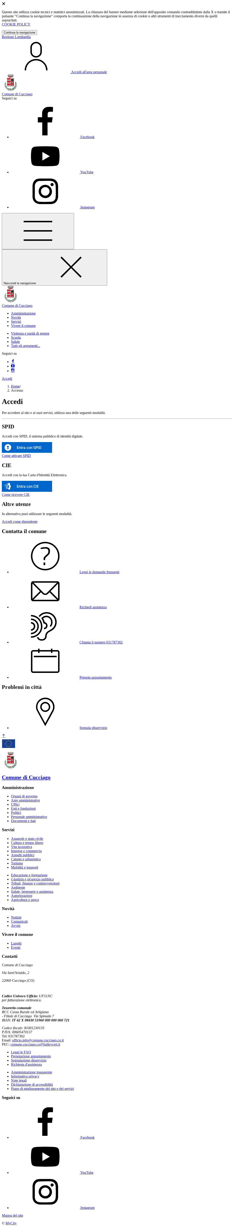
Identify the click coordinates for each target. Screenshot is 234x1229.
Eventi (15, 947)
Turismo (17, 863)
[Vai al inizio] (3, 736)
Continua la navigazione (19, 32)
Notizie (16, 917)
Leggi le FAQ (21, 1052)
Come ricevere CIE (16, 495)
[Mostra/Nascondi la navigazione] (38, 231)
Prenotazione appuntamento (31, 1056)
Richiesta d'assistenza (26, 1064)
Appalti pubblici (22, 855)
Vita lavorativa (21, 847)
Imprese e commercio (26, 851)
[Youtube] (13, 366)
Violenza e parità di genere (30, 333)
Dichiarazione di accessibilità (32, 1084)
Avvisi (15, 925)
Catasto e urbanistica (26, 859)
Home (15, 386)
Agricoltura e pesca (25, 900)
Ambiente (18, 887)
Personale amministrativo (29, 817)
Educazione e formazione (29, 875)
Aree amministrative (25, 800)
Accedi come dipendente (19, 521)
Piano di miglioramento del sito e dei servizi (42, 1089)
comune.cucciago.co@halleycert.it (35, 1044)
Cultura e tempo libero (27, 843)
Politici (16, 813)
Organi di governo (24, 796)
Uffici (15, 804)
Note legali (19, 1080)
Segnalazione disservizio (28, 1060)
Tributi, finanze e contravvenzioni (35, 883)
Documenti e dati (23, 821)
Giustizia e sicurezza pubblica (32, 879)
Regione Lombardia (16, 37)
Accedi (7, 378)
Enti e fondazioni (23, 808)
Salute (15, 342)
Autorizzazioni (21, 896)
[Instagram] (13, 371)
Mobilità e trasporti (24, 867)
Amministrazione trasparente (31, 1072)
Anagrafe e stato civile (27, 839)
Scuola (16, 337)
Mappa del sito (12, 1215)
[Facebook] (13, 362)
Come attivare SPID (16, 456)
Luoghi (16, 943)
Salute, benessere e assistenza (32, 891)
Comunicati (19, 921)
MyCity (11, 1223)
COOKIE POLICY (16, 24)
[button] (23, 313)
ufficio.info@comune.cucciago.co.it (38, 1040)
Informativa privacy (25, 1076)
